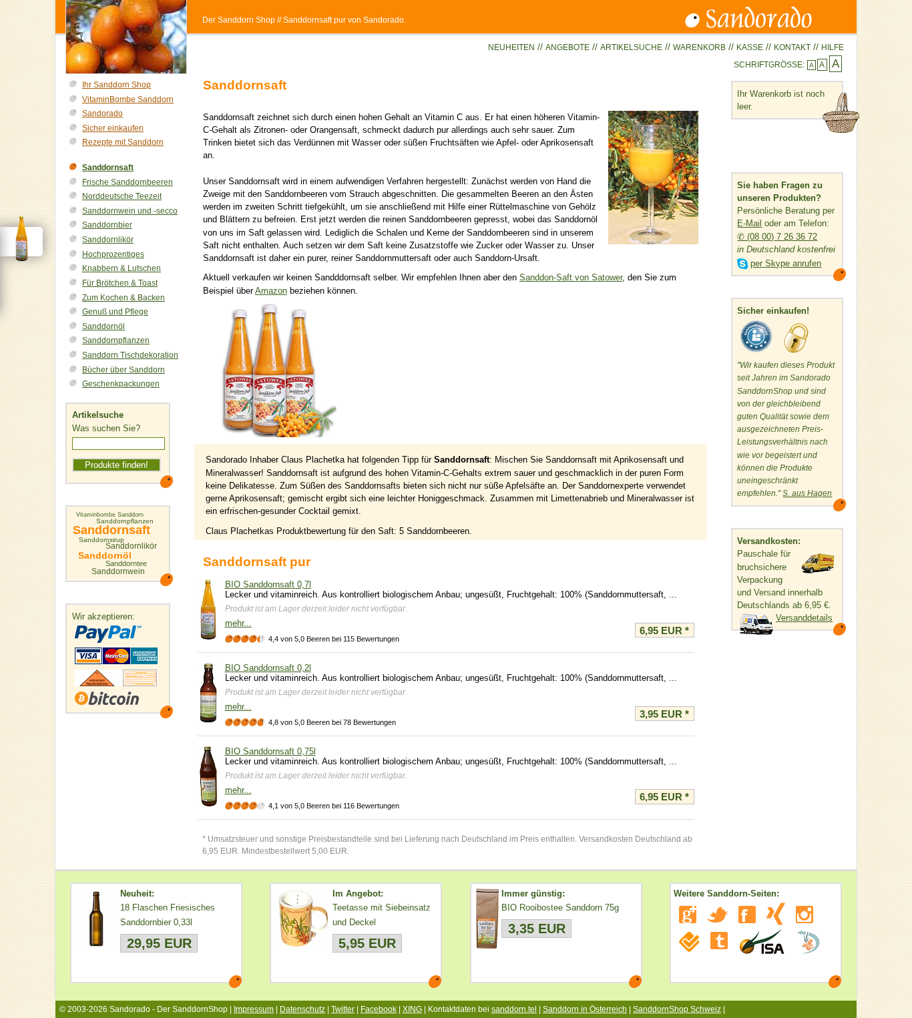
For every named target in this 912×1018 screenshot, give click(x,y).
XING (412, 1009)
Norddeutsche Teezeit (122, 196)
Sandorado (102, 113)
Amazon (271, 291)
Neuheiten (511, 47)
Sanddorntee (126, 563)
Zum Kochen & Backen (123, 297)
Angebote (567, 47)
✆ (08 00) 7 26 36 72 (777, 237)
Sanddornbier (107, 225)
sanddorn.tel (514, 1009)
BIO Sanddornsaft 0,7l (268, 584)
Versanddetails (804, 618)
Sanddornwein (118, 571)
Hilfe (832, 47)
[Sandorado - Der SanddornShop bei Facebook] (747, 915)
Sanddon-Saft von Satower (570, 277)
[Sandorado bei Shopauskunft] (756, 353)
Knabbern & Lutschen (121, 268)
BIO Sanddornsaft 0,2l (268, 668)
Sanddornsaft (108, 167)
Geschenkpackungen (121, 384)
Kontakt (792, 47)
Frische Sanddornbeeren (127, 182)
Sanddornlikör (108, 239)
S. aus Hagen (807, 493)
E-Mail (749, 223)
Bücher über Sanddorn (123, 369)
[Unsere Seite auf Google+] (688, 915)
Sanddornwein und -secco (130, 211)
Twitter (343, 1009)
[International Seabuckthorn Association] (761, 942)
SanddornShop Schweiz (677, 1009)
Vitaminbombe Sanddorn (110, 515)
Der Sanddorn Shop (238, 20)
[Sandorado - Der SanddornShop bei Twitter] (717, 915)
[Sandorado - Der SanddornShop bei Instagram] (804, 915)
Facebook (379, 1009)
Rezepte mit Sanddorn (123, 142)
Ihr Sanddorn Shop (116, 84)
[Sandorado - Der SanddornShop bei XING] (775, 914)
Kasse (749, 47)
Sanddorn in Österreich (585, 1009)
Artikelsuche (631, 47)
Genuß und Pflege (115, 311)
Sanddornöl (103, 326)
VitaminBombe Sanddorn (128, 99)
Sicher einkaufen (113, 128)
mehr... (238, 623)
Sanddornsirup (101, 540)
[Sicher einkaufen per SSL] (796, 353)
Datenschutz (302, 1009)
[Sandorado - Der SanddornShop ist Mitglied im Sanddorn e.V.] (808, 942)
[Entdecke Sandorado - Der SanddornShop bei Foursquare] (689, 942)
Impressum (254, 1009)
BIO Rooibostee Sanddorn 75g (560, 908)
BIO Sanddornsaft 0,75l (270, 751)
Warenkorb (699, 47)
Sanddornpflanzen (116, 340)
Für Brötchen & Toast (120, 283)
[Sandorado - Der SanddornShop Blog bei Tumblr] (719, 941)
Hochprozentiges (113, 254)
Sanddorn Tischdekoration (130, 355)
